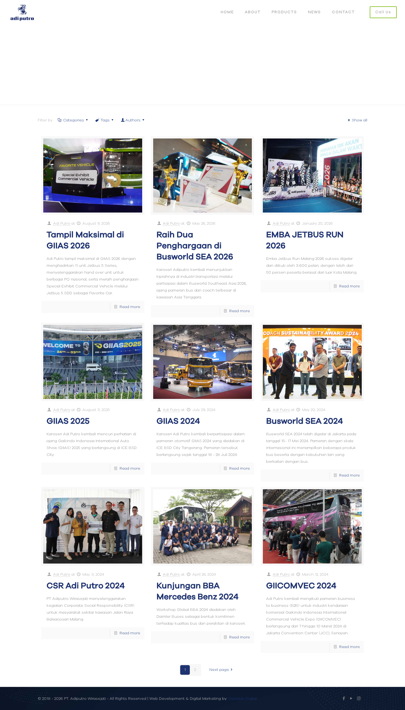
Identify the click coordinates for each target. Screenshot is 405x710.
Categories (73, 120)
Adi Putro (61, 223)
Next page (219, 670)
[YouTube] (351, 699)
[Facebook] (344, 699)
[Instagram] (359, 699)
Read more (130, 307)
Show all (359, 120)
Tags (105, 120)
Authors (133, 120)
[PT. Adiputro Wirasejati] (22, 12)
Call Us (383, 12)
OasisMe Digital (242, 699)
